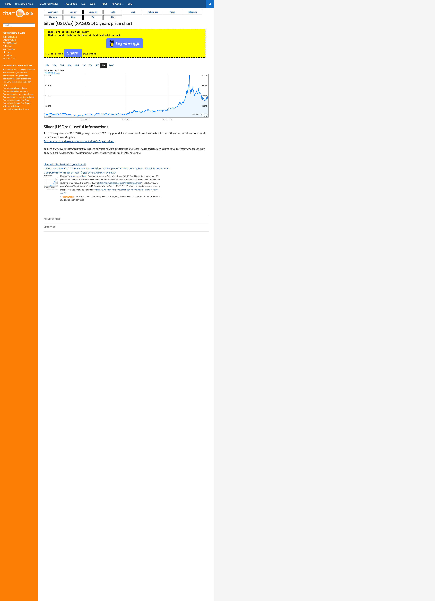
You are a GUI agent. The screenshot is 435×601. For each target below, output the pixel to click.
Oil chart (6, 52)
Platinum (53, 17)
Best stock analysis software (15, 73)
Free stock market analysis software (18, 94)
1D (47, 65)
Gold (113, 12)
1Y (83, 65)
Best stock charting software (15, 76)
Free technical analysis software (17, 100)
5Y (103, 65)
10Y (111, 65)
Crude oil (93, 12)
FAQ (83, 4)
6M (77, 65)
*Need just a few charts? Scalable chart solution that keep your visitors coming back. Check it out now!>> (106, 168)
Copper (73, 12)
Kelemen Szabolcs (79, 176)
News (104, 4)
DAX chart (7, 55)
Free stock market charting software (18, 97)
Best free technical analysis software (19, 70)
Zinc (113, 17)
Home (8, 4)
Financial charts (24, 4)
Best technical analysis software (17, 79)
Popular (116, 4)
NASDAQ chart (9, 58)
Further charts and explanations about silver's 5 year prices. (79, 141)
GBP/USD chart (10, 43)
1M (54, 65)
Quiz (130, 4)
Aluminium (53, 12)
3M (69, 65)
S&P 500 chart (9, 49)
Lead (133, 12)
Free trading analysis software (16, 109)
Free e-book (71, 4)
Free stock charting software (15, 91)
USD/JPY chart (9, 40)
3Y (97, 65)
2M (62, 65)
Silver (73, 17)
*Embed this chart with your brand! (65, 164)
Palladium (192, 12)
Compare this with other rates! (80, 172)
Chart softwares (49, 4)
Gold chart (7, 46)
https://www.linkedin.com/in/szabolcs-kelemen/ (120, 183)
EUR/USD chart (10, 37)
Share (73, 53)
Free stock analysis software (15, 88)
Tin (93, 17)
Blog (92, 4)
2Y (90, 65)
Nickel (172, 12)
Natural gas (153, 12)
